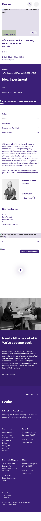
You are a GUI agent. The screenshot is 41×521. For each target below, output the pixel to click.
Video (4, 118)
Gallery (5, 114)
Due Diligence (6, 495)
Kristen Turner (29, 180)
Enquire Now (7, 132)
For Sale (5, 69)
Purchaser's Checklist (10, 128)
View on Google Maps (29, 251)
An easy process (8, 374)
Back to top (30, 394)
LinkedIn (5, 443)
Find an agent (7, 440)
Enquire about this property (12, 92)
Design (4, 504)
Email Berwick (27, 442)
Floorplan (6, 123)
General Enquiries (8, 438)
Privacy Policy (6, 493)
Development (12, 504)
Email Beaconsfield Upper (9, 479)
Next (38, 241)
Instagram (6, 445)
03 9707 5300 (27, 440)
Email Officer (26, 473)
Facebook (6, 448)
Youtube (5, 451)
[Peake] (12, 4)
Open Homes (7, 435)
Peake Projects (8, 432)
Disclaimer (5, 498)
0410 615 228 (27, 194)
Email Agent (28, 198)
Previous (3, 241)
